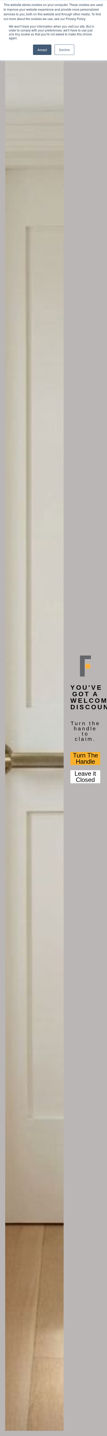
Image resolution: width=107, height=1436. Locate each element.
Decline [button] (64, 49)
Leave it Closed (85, 776)
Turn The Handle (85, 758)
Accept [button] (42, 49)
